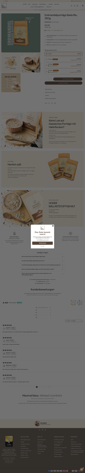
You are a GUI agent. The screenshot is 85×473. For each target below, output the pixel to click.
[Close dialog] (53, 226)
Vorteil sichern (42, 243)
